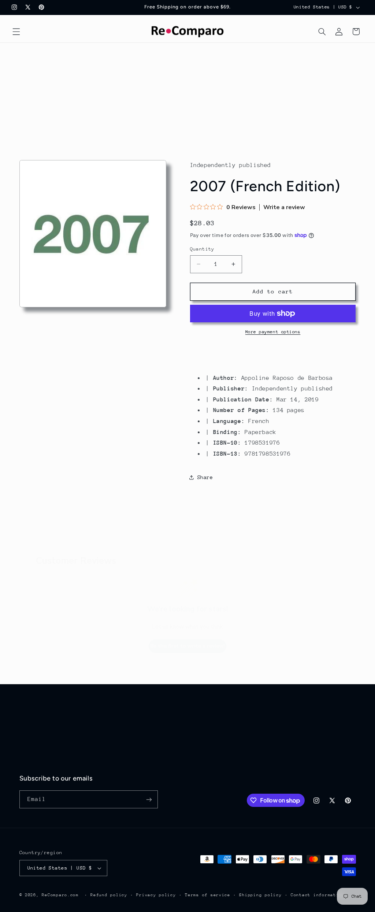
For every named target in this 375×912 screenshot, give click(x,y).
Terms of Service (217, 771)
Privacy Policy (214, 758)
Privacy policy (156, 895)
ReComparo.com (60, 895)
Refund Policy (212, 731)
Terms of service (207, 895)
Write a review (284, 207)
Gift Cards (35, 744)
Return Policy (212, 718)
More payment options (273, 331)
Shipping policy (260, 895)
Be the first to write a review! (187, 645)
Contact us (35, 758)
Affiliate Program (46, 771)
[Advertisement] (187, 98)
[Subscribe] (148, 799)
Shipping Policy (215, 744)
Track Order (36, 731)
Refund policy (108, 895)
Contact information (318, 895)
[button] (16, 31)
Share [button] (205, 477)
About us (32, 718)
